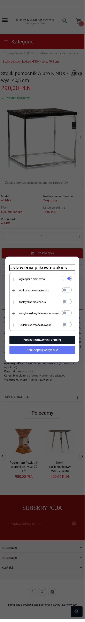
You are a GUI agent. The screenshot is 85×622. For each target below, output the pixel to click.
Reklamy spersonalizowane (35, 324)
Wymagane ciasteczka (32, 279)
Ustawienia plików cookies (38, 267)
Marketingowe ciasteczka (34, 290)
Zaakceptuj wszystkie (42, 350)
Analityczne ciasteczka (32, 302)
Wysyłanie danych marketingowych (39, 313)
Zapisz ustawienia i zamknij (42, 340)
